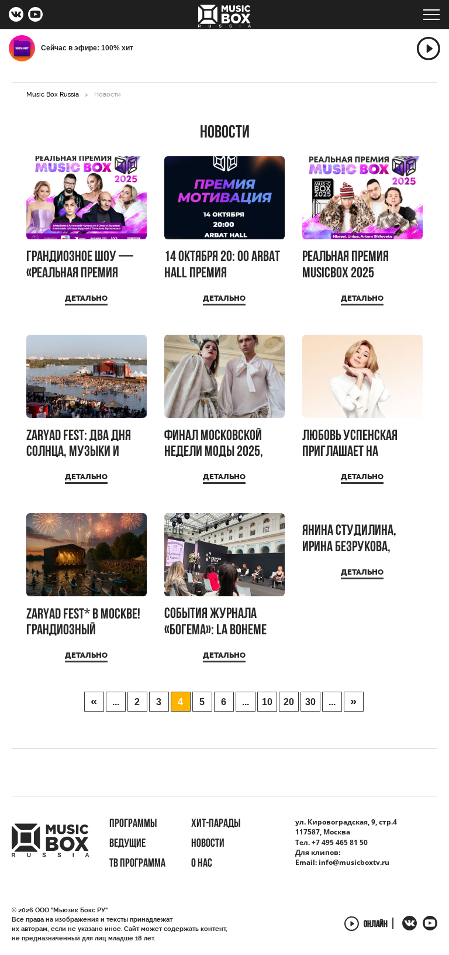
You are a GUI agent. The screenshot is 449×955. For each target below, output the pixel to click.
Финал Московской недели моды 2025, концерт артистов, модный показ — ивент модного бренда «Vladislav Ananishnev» (223, 444)
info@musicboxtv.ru (354, 862)
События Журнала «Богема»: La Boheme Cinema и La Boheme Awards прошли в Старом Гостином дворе (224, 622)
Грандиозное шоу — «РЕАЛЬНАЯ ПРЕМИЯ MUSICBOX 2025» (79, 265)
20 (289, 702)
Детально (86, 298)
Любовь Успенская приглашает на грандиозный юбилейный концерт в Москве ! (358, 444)
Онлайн (376, 924)
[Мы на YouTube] (35, 16)
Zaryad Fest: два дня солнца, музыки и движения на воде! (78, 444)
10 (267, 702)
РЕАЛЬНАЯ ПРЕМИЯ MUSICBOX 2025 (345, 265)
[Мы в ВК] (16, 16)
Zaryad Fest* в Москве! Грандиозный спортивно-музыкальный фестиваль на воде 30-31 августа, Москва (83, 622)
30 (310, 702)
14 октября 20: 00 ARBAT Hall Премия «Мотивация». (222, 265)
